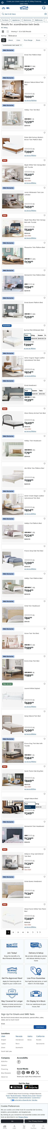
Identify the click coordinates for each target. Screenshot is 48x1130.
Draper (3, 1040)
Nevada (19, 1036)
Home (8, 1095)
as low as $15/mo (30, 155)
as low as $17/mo (30, 376)
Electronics (27, 20)
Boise (29, 1040)
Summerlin (19, 1047)
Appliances (16, 20)
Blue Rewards (6, 1073)
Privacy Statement (12, 1097)
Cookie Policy (36, 1097)
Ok (12, 1121)
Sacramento (40, 1044)
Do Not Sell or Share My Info (22, 1100)
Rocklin (38, 1040)
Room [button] (38, 40)
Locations (5, 1033)
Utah (3, 1036)
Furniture (5, 20)
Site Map (34, 1100)
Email (3, 1024)
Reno (17, 1044)
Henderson (20, 1040)
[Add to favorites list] (45, 50)
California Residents (25, 1097)
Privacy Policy (23, 1117)
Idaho (30, 1036)
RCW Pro (4, 1061)
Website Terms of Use (29, 1095)
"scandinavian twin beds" (11, 45)
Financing (4, 1069)
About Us (4, 1077)
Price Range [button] (28, 40)
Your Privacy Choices (35, 1121)
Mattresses (39, 20)
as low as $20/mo (30, 100)
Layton (3, 1044)
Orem (3, 1047)
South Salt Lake (6, 1051)
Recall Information (16, 1095)
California (40, 1036)
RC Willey (4, 28)
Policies (39, 1095)
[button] (9, 2)
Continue (40, 1027)
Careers (4, 1065)
